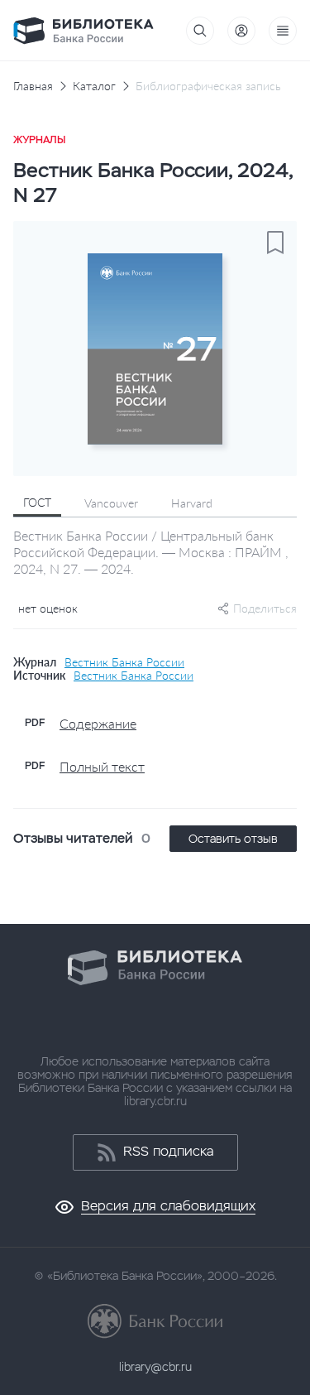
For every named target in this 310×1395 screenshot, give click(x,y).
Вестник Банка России (124, 662)
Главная (33, 86)
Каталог (94, 86)
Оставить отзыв (233, 838)
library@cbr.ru (155, 1366)
